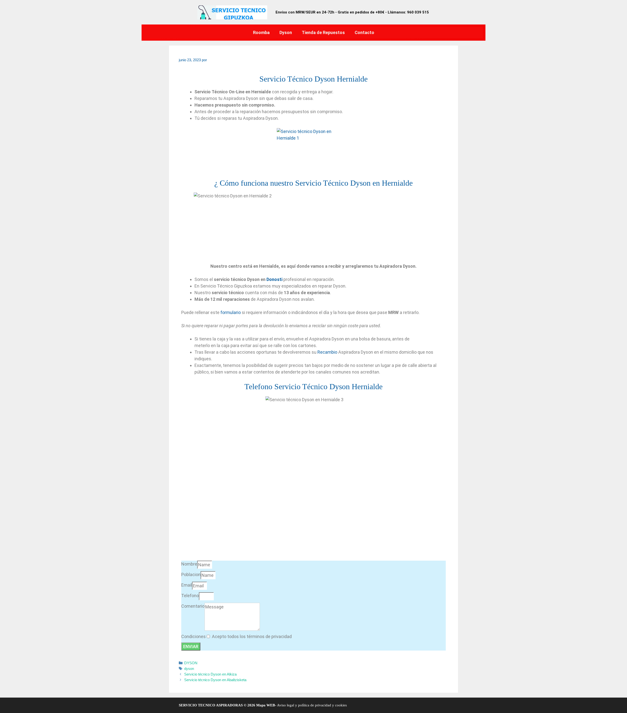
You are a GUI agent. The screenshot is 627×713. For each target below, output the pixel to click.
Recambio (327, 352)
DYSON (190, 663)
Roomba (261, 32)
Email (186, 585)
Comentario (193, 606)
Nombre (189, 564)
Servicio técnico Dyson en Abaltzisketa (215, 680)
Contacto (364, 32)
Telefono (190, 595)
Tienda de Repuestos (323, 32)
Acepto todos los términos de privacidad (252, 636)
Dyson (285, 32)
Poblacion (191, 574)
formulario (230, 312)
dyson (189, 668)
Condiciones (193, 636)
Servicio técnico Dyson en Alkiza (210, 674)
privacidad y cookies (330, 705)
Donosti (274, 279)
